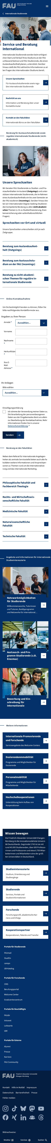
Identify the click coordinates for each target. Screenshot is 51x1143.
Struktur (7, 1140)
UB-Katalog (9, 968)
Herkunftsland (8, 353)
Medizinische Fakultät (15, 511)
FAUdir (7, 1015)
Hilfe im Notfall (18, 1087)
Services (24, 1140)
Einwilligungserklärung (13, 407)
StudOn (7, 958)
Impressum (32, 1087)
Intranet (7, 1020)
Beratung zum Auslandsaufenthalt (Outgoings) (20, 248)
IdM (5, 1031)
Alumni (7, 1046)
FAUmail (7, 953)
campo (7, 963)
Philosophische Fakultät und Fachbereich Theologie (19, 484)
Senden (10, 435)
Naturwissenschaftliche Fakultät (16, 523)
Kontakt (6, 1087)
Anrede (8, 322)
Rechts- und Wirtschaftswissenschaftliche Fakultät (19, 499)
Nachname (8, 342)
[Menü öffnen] (47, 6)
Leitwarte (8, 1025)
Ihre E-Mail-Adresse (8, 365)
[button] (25, 82)
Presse (7, 1051)
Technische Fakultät (14, 536)
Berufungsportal (11, 989)
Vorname (8, 331)
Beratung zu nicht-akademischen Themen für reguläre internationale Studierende (20, 278)
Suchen (41, 1140)
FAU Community (11, 1062)
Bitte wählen (8, 387)
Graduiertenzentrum (13, 999)
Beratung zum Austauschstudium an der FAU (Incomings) (19, 262)
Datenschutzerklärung (18, 426)
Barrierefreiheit (22, 1092)
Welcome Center (11, 994)
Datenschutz (8, 1092)
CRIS (6, 984)
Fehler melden (9, 1097)
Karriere (7, 1057)
